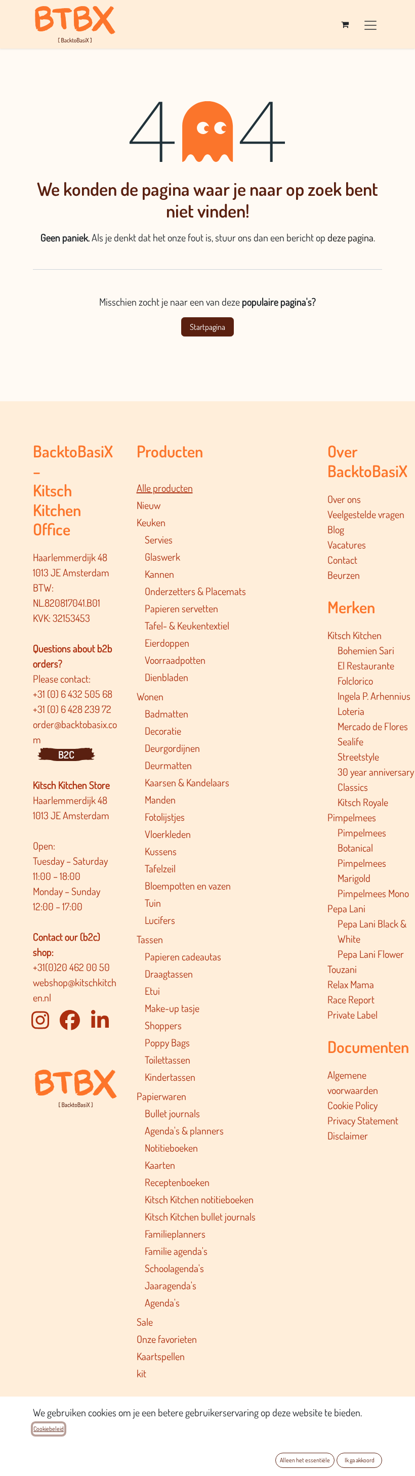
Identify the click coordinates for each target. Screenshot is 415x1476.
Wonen (150, 696)
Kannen (159, 573)
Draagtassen (169, 973)
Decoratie (163, 730)
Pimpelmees (351, 817)
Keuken (151, 522)
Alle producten (165, 487)
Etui (152, 990)
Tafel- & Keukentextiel (187, 625)
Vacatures (346, 544)
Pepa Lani (346, 908)
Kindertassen (170, 1076)
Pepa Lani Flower (371, 953)
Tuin (153, 902)
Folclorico (355, 680)
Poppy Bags (167, 1042)
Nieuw (148, 505)
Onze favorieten (167, 1338)
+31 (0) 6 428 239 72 (73, 708)
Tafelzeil (160, 868)
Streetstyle (358, 756)
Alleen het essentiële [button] (305, 1460)
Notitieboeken (171, 1147)
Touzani (342, 969)
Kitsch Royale (363, 802)
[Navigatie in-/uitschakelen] (370, 24)
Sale (145, 1321)
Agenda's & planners (184, 1130)
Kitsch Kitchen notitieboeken (199, 1199)
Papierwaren (161, 1096)
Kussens (161, 851)
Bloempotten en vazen (188, 885)
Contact (342, 559)
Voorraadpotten (175, 659)
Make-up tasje (172, 1008)
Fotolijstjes (165, 816)
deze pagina (350, 237)
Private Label (352, 1014)
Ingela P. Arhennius (374, 695)
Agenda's (162, 1302)
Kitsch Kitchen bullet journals (200, 1216)
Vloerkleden (168, 833)
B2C (66, 754)
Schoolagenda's (174, 1268)
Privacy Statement (362, 1120)
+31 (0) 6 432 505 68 (73, 693)
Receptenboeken (177, 1182)
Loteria (351, 711)
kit (141, 1373)
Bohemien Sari (366, 650)
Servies (159, 539)
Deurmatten (168, 765)
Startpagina (207, 327)
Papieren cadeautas (183, 956)
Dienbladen (166, 677)
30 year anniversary (376, 771)
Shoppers (163, 1025)
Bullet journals (172, 1113)
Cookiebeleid (48, 1428)
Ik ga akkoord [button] (360, 1460)
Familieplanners (175, 1233)
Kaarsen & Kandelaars (187, 782)
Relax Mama (350, 984)
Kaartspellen (161, 1356)
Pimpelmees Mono (373, 893)
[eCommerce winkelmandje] (345, 24)
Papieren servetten (181, 608)
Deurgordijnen (172, 747)
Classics (353, 786)
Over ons (344, 498)
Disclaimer (347, 1135)
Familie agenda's (176, 1250)
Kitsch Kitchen (354, 635)
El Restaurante (366, 665)
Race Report (351, 999)
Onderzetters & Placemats (195, 591)
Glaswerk (162, 556)
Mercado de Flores (373, 726)
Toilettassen (167, 1059)
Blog (335, 529)
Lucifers (160, 919)
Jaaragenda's (170, 1285)
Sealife (350, 741)
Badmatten (166, 713)
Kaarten (160, 1164)
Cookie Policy (352, 1105)
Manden (160, 799)
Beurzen (343, 574)
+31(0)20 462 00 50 (71, 967)
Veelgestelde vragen (365, 514)
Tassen (150, 939)
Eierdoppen (167, 642)
